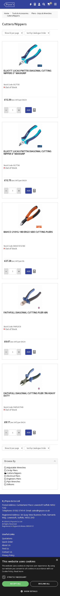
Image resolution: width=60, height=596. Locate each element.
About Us (6, 545)
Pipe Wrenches (13, 481)
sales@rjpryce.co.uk (41, 510)
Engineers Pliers (13, 478)
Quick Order (7, 541)
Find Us (5, 548)
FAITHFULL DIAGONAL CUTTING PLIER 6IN (26, 312)
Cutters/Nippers (13, 16)
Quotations (7, 538)
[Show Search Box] (44, 4)
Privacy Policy (8, 555)
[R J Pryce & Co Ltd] (9, 4)
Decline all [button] (44, 584)
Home (6, 13)
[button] (30, 591)
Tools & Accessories (20, 13)
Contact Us (7, 552)
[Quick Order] (31, 4)
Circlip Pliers (12, 470)
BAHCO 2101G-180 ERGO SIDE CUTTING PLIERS (28, 231)
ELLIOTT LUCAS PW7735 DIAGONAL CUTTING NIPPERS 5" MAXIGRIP (27, 72)
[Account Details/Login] (39, 4)
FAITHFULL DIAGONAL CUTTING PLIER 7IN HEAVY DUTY (29, 394)
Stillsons (10, 484)
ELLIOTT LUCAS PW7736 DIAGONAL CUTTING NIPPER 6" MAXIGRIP (27, 152)
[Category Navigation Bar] (55, 4)
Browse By (9, 461)
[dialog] (30, 576)
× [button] (57, 560)
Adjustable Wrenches (16, 467)
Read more (18, 571)
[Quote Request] (35, 4)
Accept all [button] (15, 584)
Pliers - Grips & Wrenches (41, 13)
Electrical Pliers (13, 476)
